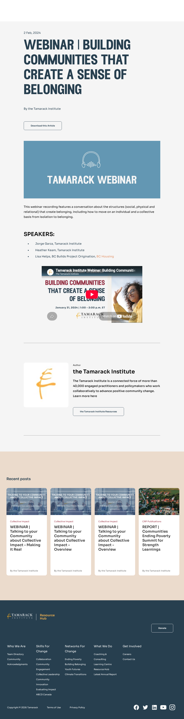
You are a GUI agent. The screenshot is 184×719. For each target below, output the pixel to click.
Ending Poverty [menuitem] (73, 659)
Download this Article (43, 125)
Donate (162, 628)
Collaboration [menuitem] (43, 659)
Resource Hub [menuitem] (101, 669)
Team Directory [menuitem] (15, 654)
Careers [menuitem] (127, 654)
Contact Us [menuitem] (129, 659)
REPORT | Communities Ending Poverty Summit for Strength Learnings (156, 538)
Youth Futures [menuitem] (72, 669)
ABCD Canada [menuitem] (44, 694)
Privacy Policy (77, 707)
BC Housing (105, 256)
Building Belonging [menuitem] (75, 664)
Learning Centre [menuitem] (103, 664)
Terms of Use (54, 707)
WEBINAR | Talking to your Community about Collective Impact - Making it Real (25, 538)
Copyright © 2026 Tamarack (22, 707)
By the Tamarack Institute (24, 571)
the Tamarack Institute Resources (98, 411)
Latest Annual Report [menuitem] (105, 674)
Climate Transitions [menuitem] (75, 674)
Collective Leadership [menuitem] (48, 674)
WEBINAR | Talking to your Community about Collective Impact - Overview (69, 538)
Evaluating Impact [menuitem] (46, 689)
